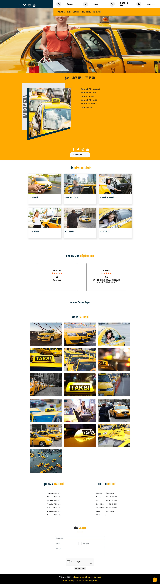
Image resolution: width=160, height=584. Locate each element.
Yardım (71, 581)
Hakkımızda (61, 12)
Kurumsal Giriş (151, 4)
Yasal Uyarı (88, 581)
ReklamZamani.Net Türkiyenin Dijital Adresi (87, 577)
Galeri (69, 12)
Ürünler (76, 12)
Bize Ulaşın (97, 12)
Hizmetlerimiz (86, 12)
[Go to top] (155, 580)
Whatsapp (70, 4)
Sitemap (95, 581)
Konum (96, 4)
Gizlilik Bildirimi (79, 581)
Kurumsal (64, 581)
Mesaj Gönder (79, 568)
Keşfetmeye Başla (80, 155)
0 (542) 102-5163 (124, 4)
